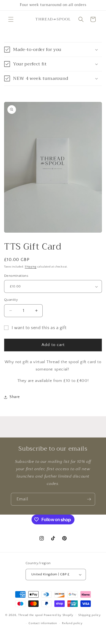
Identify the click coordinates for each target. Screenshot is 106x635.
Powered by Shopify (58, 614)
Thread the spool (30, 614)
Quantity (11, 300)
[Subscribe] (89, 499)
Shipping (30, 266)
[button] (11, 19)
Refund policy (72, 623)
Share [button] (15, 397)
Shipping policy (89, 615)
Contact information (43, 623)
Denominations (16, 276)
